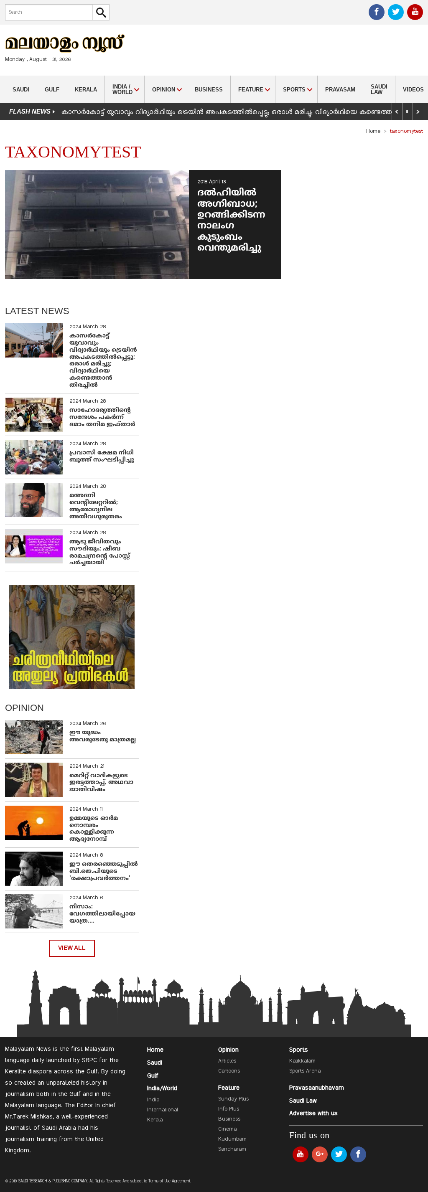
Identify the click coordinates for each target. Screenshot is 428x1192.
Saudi (21, 89)
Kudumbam (232, 1139)
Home (373, 131)
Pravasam (340, 89)
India (153, 1100)
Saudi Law (379, 89)
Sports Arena (305, 1071)
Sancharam (232, 1149)
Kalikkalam (302, 1061)
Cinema (227, 1129)
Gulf (52, 89)
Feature (228, 1088)
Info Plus (228, 1109)
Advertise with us (313, 1113)
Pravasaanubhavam (316, 1088)
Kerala (86, 89)
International (162, 1110)
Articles (227, 1061)
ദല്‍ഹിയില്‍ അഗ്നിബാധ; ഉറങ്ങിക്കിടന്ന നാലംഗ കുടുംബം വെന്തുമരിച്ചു (231, 221)
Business (209, 89)
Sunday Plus (233, 1099)
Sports (298, 1050)
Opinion (228, 1050)
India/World (162, 1088)
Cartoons (229, 1071)
